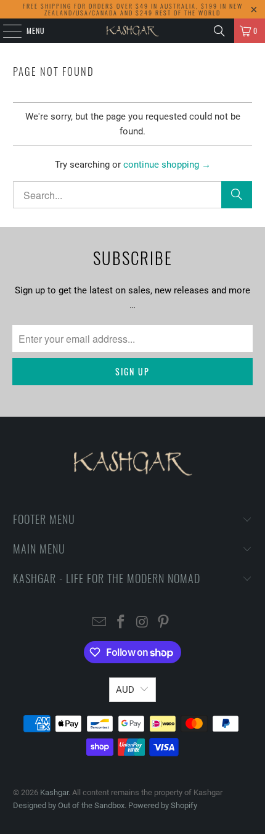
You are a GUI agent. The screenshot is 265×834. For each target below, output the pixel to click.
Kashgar (54, 792)
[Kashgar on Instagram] (143, 622)
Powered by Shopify (162, 805)
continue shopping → (167, 164)
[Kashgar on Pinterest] (164, 622)
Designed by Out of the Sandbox (68, 805)
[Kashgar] (133, 30)
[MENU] (5, 30)
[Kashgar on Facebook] (121, 622)
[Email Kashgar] (100, 622)
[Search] (219, 30)
